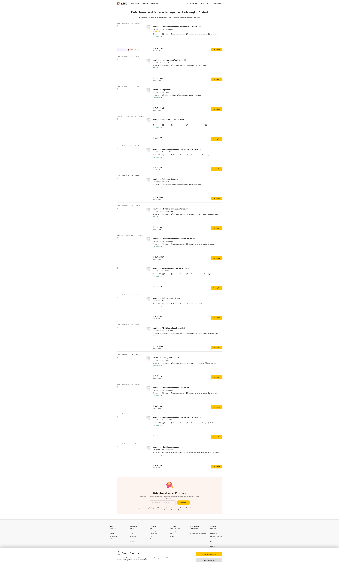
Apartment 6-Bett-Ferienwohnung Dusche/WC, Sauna (174, 239)
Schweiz (112, 533)
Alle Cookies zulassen (209, 554)
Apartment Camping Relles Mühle (166, 358)
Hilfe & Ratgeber (174, 531)
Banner (171, 533)
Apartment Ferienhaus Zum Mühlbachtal (168, 119)
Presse (211, 531)
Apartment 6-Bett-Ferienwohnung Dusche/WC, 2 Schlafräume (177, 149)
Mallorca (132, 528)
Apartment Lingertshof (161, 90)
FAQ (151, 536)
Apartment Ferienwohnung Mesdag (166, 298)
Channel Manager (194, 528)
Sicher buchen (153, 533)
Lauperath (142, 116)
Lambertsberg (138, 294)
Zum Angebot (216, 49)
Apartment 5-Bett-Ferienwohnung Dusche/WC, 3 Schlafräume (177, 417)
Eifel (132, 23)
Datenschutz (213, 544)
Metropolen (133, 541)
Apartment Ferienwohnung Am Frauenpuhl (169, 60)
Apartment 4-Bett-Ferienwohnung (166, 447)
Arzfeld (137, 175)
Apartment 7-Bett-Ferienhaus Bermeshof (169, 328)
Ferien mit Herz (213, 533)
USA (111, 538)
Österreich (112, 531)
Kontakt (152, 538)
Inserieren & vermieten (175, 528)
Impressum (212, 546)
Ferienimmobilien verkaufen (216, 538)
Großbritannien (114, 536)
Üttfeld (137, 56)
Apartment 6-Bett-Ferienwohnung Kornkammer (171, 209)
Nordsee (132, 531)
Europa (118, 23)
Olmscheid (138, 146)
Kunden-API (193, 531)
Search (151, 528)
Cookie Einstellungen (209, 560)
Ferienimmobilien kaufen (216, 536)
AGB (211, 541)
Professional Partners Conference (198, 533)
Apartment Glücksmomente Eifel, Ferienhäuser (171, 268)
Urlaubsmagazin (154, 531)
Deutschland (125, 23)
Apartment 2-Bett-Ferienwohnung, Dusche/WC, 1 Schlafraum (177, 26)
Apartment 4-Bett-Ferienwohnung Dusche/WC (171, 387)
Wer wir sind (213, 528)
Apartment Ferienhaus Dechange (165, 179)
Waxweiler (138, 23)
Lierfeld (137, 86)
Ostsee (131, 533)
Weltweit (132, 538)
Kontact (172, 536)
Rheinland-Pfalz (129, 116)
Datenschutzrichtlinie (141, 559)
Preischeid (137, 324)
